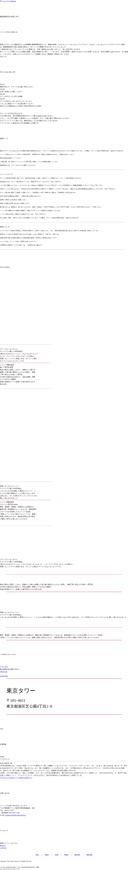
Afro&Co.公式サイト (25, 778)
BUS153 (3, 845)
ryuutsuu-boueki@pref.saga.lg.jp (15, 815)
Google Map (4, 676)
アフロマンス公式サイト (9, 778)
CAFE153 (3, 848)
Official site (3, 672)
